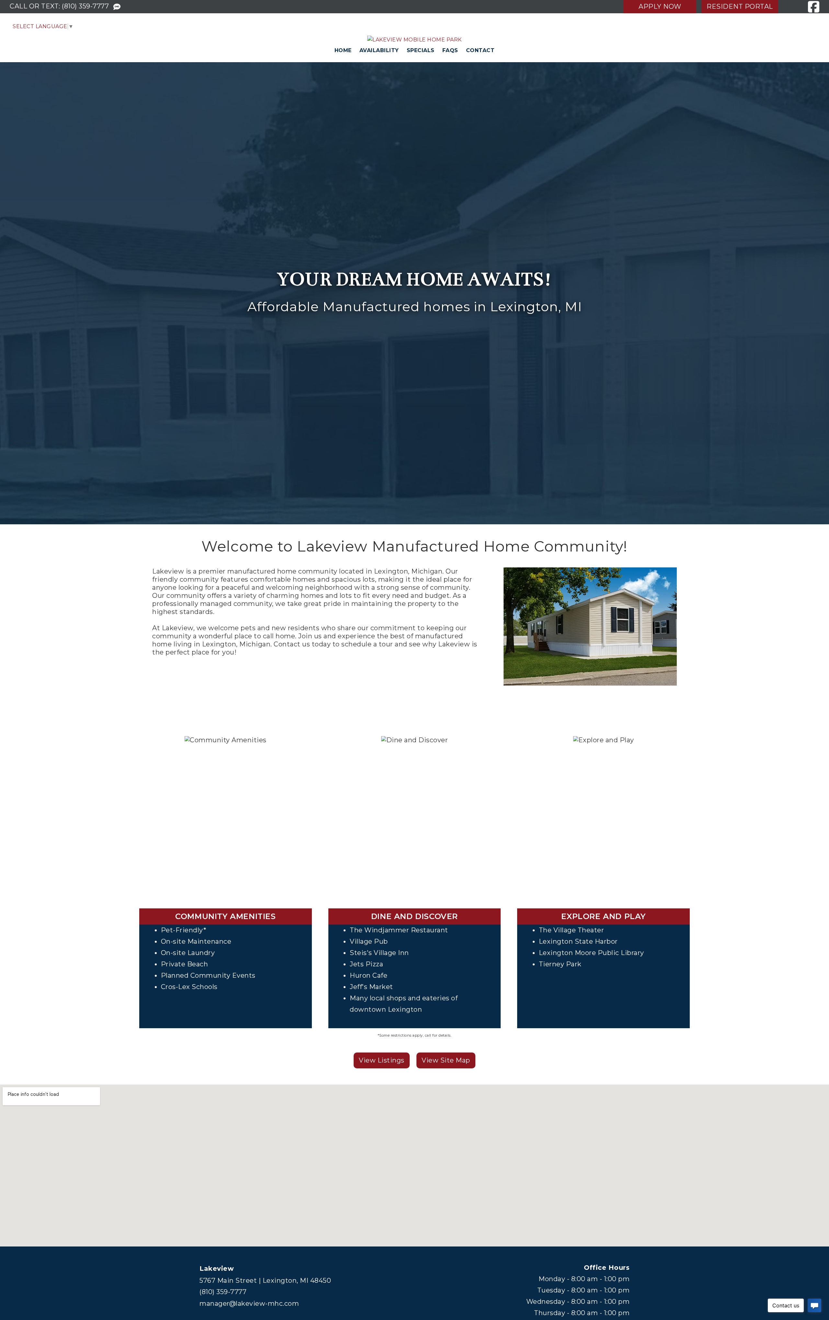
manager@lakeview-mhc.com (249, 1303)
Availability (379, 50)
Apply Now (660, 6)
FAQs (450, 50)
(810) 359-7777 (85, 6)
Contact (480, 50)
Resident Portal (740, 6)
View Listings (381, 1060)
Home (343, 50)
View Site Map (446, 1060)
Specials (421, 50)
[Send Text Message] (117, 7)
